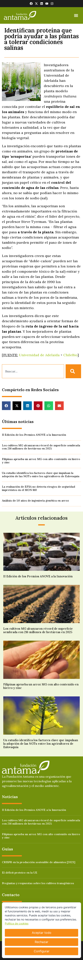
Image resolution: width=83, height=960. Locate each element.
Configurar (41, 951)
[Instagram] (52, 3)
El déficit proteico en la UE (19, 872)
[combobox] (33, 371)
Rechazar (41, 942)
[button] (76, 15)
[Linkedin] (41, 3)
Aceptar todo (41, 933)
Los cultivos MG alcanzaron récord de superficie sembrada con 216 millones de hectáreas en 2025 (41, 447)
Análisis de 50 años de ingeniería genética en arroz (35, 500)
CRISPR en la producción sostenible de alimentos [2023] (38, 862)
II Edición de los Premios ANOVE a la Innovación (34, 434)
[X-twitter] (36, 3)
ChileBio (70, 355)
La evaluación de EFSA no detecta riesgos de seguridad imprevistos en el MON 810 (38, 488)
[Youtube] (46, 3)
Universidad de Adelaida (39, 355)
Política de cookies (16, 923)
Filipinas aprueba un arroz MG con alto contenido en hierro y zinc (41, 460)
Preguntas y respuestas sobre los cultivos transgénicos (38, 883)
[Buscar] (73, 371)
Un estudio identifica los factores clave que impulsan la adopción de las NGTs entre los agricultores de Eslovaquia (40, 474)
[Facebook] (31, 3)
